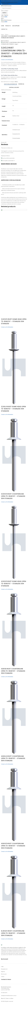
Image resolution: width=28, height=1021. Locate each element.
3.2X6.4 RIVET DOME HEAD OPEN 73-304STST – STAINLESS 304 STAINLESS (13, 408)
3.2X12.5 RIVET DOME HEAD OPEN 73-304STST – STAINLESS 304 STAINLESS (13, 321)
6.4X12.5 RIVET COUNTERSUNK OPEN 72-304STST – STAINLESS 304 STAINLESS (13, 933)
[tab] (10, 84)
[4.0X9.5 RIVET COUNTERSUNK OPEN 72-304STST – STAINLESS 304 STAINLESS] (14, 454)
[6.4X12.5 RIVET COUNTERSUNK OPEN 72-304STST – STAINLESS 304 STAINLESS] (14, 891)
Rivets (6, 34)
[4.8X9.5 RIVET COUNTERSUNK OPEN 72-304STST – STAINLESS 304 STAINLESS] (14, 804)
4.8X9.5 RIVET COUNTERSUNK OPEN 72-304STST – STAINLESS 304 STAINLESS (13, 845)
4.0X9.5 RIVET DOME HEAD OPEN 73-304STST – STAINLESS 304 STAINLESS (13, 583)
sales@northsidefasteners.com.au (9, 2)
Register (3, 971)
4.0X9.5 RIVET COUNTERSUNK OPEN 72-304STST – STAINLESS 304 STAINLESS (13, 496)
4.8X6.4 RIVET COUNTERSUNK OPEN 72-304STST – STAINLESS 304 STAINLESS (13, 758)
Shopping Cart (4, 969)
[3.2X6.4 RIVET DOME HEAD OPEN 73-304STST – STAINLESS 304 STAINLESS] (14, 367)
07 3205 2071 (5, 4)
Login (2, 966)
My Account (4, 974)
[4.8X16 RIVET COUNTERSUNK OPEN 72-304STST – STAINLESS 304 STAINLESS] (14, 629)
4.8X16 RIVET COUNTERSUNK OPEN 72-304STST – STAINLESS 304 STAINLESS (13, 671)
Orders (2, 976)
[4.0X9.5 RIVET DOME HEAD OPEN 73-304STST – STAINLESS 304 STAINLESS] (14, 542)
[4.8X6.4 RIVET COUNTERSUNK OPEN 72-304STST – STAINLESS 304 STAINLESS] (14, 717)
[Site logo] (6, 5)
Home (2, 34)
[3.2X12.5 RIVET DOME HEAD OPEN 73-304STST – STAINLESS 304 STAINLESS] (14, 263)
